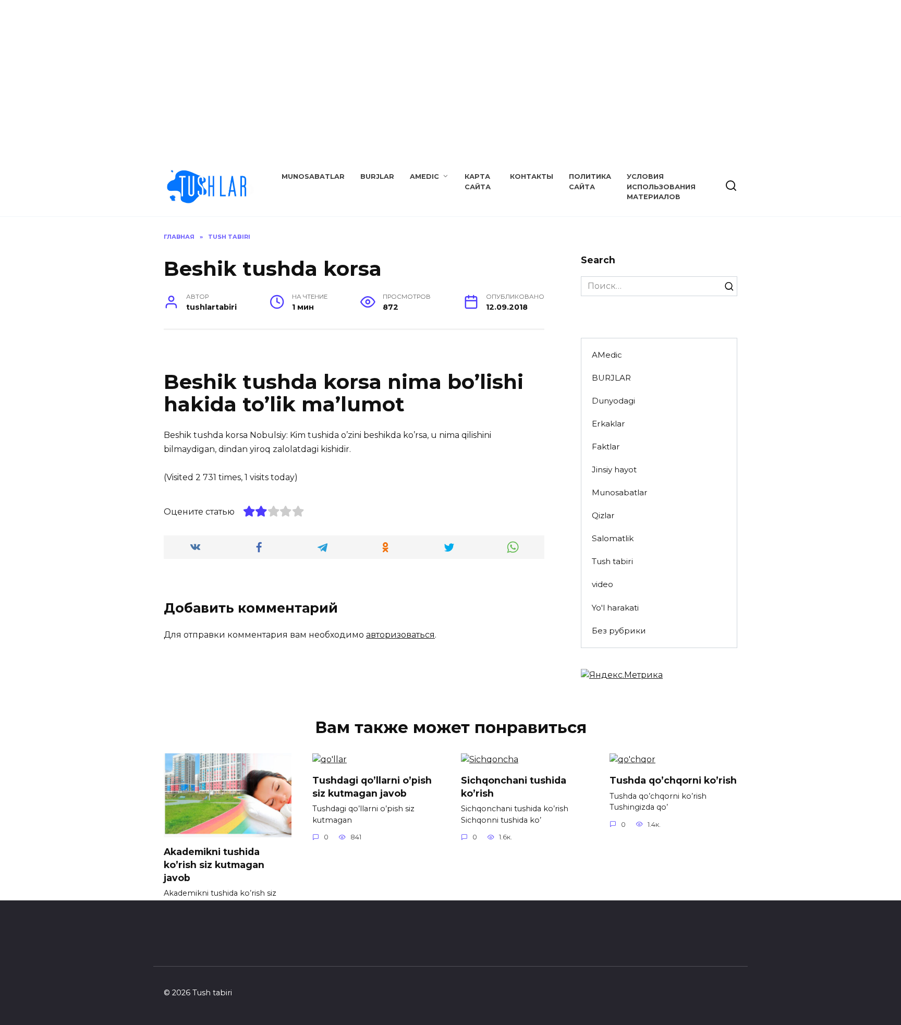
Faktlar (606, 447)
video (602, 584)
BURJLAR (377, 176)
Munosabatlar (313, 176)
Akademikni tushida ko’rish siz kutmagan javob (214, 864)
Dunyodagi (613, 401)
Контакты (531, 176)
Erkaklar (608, 424)
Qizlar (603, 515)
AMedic (424, 176)
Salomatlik (613, 538)
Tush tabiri (612, 561)
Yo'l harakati (615, 608)
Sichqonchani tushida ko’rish (513, 787)
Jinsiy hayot (614, 469)
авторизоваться (400, 635)
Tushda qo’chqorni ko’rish (673, 780)
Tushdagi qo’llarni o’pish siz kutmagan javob (372, 787)
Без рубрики (619, 631)
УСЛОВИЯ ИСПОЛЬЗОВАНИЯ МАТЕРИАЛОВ (661, 186)
